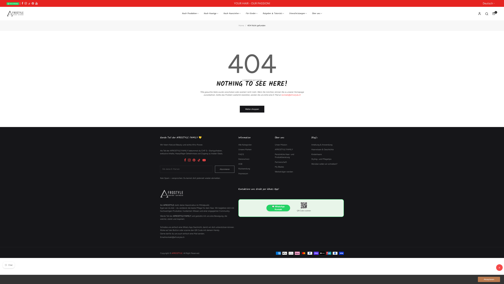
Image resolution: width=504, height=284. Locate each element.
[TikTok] (199, 160)
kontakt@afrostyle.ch (291, 95)
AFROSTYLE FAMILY (284, 149)
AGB (240, 164)
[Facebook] (185, 160)
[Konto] (479, 13)
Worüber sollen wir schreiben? (324, 164)
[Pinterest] (194, 160)
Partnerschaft (281, 162)
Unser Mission (281, 145)
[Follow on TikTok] (29, 3)
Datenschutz (243, 159)
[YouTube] (204, 160)
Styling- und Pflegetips (321, 159)
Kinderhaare (316, 154)
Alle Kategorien (245, 145)
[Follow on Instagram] (26, 3)
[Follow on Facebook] (22, 3)
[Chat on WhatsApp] (13, 3)
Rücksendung (244, 169)
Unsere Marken (244, 149)
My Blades (279, 167)
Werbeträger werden (284, 172)
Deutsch (488, 3)
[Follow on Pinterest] (33, 3)
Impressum (243, 173)
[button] (486, 14)
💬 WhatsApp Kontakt (278, 208)
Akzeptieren (489, 279)
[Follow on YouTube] (36, 3)
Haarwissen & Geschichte (322, 149)
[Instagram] (189, 160)
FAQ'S (241, 154)
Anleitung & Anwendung (321, 145)
